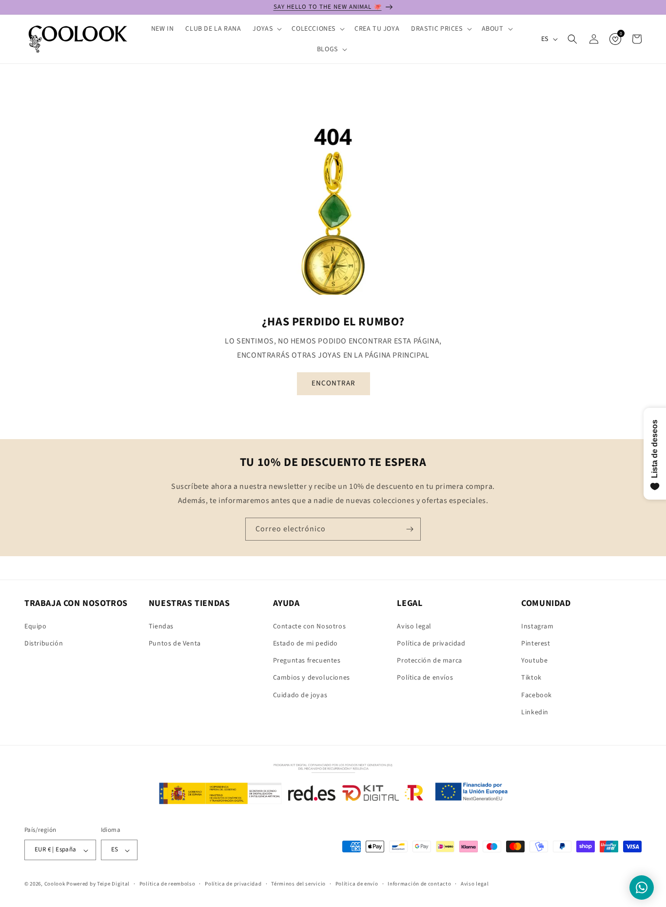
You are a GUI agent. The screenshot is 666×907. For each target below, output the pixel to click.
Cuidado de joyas (300, 695)
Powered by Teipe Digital (98, 884)
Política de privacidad (431, 643)
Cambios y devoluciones (311, 678)
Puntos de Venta (175, 643)
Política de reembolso (167, 883)
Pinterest (535, 643)
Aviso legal (414, 626)
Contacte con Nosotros (309, 626)
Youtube (534, 660)
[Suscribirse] (409, 529)
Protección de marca (429, 660)
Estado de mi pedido (305, 643)
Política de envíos (425, 678)
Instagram (537, 626)
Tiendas (161, 626)
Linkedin (534, 712)
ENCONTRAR (333, 383)
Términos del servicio (298, 883)
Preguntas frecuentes (307, 660)
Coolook (54, 884)
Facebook (536, 695)
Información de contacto (419, 883)
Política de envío (356, 883)
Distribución (43, 643)
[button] (266, 29)
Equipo (35, 626)
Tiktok (531, 678)
